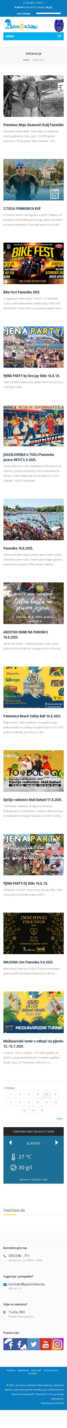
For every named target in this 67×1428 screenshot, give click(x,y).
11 (46, 1102)
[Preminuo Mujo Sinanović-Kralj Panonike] (33, 116)
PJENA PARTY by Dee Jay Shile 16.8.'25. (31, 375)
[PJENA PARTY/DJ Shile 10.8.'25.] (33, 874)
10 (37, 1102)
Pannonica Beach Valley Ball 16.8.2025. (32, 715)
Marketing (23, 1370)
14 (33, 1110)
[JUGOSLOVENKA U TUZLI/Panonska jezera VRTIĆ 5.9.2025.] (33, 445)
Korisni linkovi (51, 1370)
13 (24, 1110)
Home (26, 59)
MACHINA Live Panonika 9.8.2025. (28, 962)
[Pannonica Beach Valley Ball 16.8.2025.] (33, 707)
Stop (62, 1176)
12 (55, 1102)
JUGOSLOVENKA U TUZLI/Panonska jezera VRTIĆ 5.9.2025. (28, 457)
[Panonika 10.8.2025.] (33, 539)
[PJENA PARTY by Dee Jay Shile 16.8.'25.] (33, 366)
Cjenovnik (36, 1370)
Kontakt (33, 1373)
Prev (10, 1142)
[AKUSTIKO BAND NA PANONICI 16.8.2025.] (33, 623)
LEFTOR (60, 1403)
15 (42, 1110)
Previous (10, 1088)
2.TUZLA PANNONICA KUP (22, 208)
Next (59, 1118)
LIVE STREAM (23, 13)
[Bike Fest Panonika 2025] (33, 283)
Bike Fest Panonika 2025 (21, 291)
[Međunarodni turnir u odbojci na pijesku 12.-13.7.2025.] (33, 1032)
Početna (11, 1370)
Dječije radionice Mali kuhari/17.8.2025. (32, 799)
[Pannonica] (21, 24)
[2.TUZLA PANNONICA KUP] (33, 199)
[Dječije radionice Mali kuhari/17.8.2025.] (33, 790)
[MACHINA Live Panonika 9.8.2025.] (33, 953)
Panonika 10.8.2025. (18, 548)
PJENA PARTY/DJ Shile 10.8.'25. (25, 883)
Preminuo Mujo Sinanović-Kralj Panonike (33, 124)
